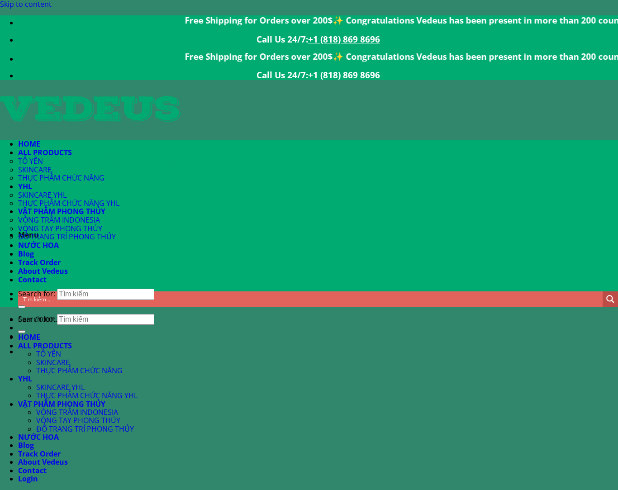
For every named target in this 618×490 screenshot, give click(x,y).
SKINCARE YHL (42, 195)
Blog (26, 254)
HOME (29, 144)
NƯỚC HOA (38, 245)
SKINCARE (35, 170)
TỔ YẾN (30, 161)
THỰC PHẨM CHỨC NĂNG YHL (68, 203)
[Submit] (21, 306)
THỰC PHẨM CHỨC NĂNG (61, 178)
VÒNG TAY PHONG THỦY (60, 228)
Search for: (36, 319)
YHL (25, 186)
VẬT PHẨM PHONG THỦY (61, 211)
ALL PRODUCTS (45, 152)
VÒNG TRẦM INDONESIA (59, 220)
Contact (32, 280)
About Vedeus (43, 271)
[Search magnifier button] (610, 299)
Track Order (39, 262)
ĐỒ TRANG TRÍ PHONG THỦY (67, 237)
